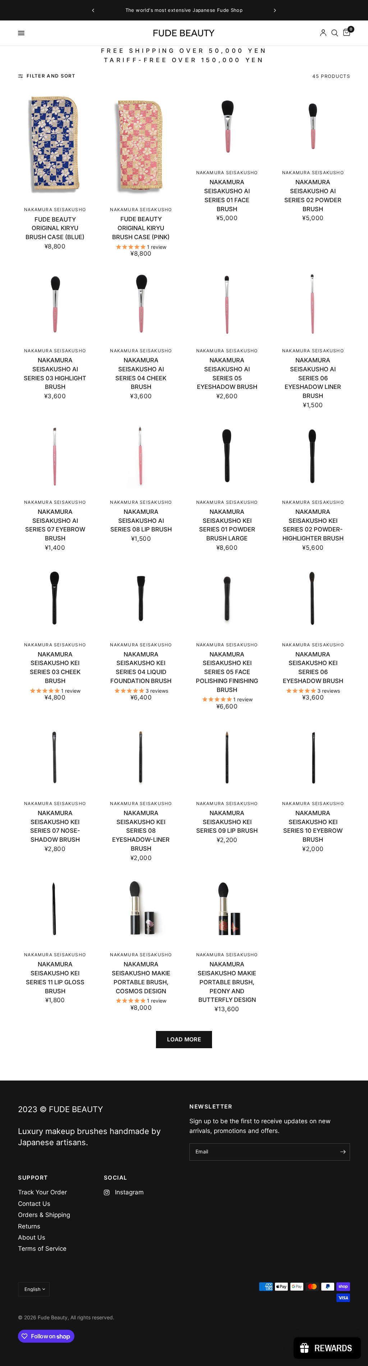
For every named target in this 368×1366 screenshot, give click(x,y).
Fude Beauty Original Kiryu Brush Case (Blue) (55, 228)
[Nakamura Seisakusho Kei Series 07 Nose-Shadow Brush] (55, 757)
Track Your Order (42, 1192)
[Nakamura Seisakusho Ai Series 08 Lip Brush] (141, 456)
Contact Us (34, 1203)
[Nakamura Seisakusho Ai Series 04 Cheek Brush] (141, 305)
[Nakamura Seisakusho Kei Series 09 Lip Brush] (227, 757)
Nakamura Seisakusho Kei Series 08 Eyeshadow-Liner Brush (141, 830)
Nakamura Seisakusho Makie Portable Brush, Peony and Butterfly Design (227, 982)
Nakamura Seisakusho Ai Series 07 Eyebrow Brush (55, 525)
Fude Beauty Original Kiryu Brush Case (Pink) (141, 228)
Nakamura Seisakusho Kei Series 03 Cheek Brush (55, 667)
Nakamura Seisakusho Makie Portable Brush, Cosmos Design (141, 977)
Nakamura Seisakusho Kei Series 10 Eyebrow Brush (312, 826)
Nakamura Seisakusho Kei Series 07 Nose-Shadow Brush (55, 826)
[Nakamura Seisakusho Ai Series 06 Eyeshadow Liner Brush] (313, 305)
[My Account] (323, 33)
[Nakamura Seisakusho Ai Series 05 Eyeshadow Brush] (227, 305)
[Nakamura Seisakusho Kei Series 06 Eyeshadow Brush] (313, 598)
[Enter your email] (343, 1152)
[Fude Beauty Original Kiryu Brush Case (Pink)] (141, 144)
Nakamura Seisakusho (55, 209)
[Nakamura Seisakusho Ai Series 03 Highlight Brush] (55, 305)
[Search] (335, 33)
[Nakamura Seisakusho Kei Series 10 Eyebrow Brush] (313, 757)
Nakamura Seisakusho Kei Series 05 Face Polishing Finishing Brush (227, 672)
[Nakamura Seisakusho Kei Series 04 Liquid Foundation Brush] (141, 598)
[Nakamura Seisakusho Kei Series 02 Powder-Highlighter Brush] (313, 456)
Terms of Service (42, 1248)
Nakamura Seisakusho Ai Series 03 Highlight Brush (55, 373)
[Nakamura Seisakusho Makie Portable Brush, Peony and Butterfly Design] (227, 908)
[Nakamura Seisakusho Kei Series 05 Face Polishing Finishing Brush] (227, 598)
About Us (31, 1237)
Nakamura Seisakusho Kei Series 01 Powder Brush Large (227, 525)
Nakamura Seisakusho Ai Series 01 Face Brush (227, 195)
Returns (29, 1226)
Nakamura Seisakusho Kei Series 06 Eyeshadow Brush (313, 667)
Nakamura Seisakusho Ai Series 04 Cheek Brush (140, 373)
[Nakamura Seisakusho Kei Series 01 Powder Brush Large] (227, 456)
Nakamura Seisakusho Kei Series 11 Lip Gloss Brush (55, 977)
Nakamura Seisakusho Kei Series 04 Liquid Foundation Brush (140, 667)
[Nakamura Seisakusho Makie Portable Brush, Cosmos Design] (141, 908)
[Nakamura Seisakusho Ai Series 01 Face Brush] (227, 126)
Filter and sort (51, 76)
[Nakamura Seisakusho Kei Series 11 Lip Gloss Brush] (55, 908)
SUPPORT (33, 1177)
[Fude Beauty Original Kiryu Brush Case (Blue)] (55, 144)
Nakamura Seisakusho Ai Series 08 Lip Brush (141, 520)
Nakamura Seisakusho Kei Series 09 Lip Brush (227, 822)
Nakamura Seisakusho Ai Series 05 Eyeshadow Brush (227, 373)
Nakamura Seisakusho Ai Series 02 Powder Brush (312, 195)
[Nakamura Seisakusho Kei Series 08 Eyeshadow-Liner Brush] (141, 757)
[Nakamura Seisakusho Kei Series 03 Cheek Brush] (55, 598)
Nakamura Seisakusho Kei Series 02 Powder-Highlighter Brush (313, 525)
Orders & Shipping (44, 1214)
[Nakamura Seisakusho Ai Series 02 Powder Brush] (313, 126)
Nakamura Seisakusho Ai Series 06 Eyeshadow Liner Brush (313, 378)
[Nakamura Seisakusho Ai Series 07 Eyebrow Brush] (55, 456)
